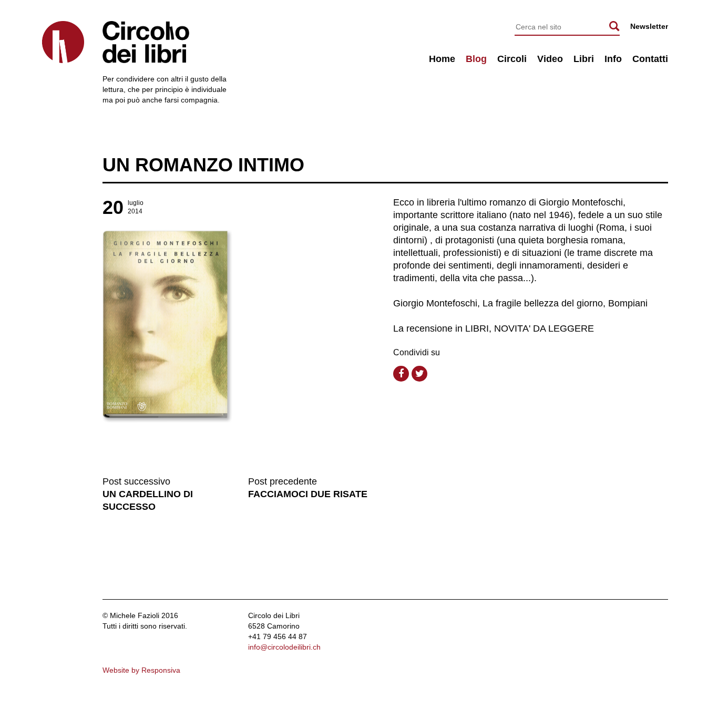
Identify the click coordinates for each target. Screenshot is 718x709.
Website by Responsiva (141, 670)
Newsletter (649, 26)
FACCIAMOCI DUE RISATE (307, 494)
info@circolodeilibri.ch (284, 647)
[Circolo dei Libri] (63, 42)
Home (442, 59)
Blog (476, 59)
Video (550, 59)
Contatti (650, 59)
